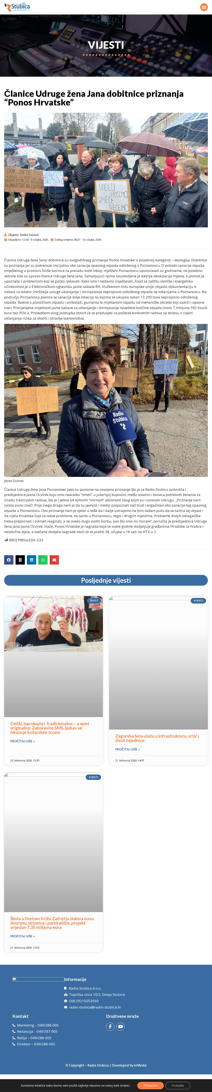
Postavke (178, 1085)
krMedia (140, 1065)
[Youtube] (120, 1027)
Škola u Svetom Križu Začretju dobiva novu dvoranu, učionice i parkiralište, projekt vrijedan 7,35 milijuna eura (52, 923)
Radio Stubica (98, 1065)
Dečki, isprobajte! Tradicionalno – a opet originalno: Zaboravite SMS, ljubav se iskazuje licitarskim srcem (49, 728)
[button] (204, 7)
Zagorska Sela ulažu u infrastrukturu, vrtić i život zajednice (157, 738)
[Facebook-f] (110, 1027)
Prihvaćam (150, 1085)
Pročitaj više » (22, 741)
